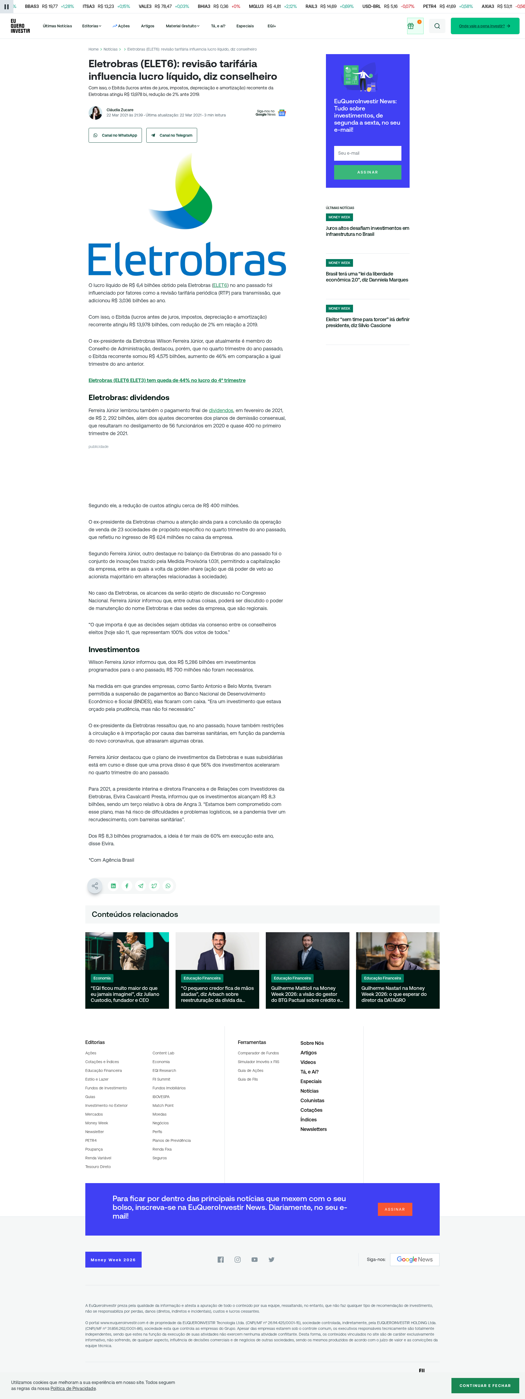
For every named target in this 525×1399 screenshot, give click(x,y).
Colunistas (312, 1100)
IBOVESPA (161, 1097)
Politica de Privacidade (73, 1388)
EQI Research (164, 1070)
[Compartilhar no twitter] (154, 885)
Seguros (160, 1158)
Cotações (311, 1110)
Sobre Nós (312, 1043)
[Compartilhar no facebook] (126, 885)
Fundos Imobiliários (169, 1088)
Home (94, 49)
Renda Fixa (162, 1149)
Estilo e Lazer (97, 1079)
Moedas (160, 1114)
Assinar (367, 172)
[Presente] (416, 26)
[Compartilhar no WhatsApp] (167, 885)
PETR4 (91, 1140)
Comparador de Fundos (258, 1053)
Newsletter (94, 1132)
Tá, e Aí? (310, 1072)
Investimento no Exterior (106, 1105)
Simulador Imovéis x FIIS (258, 1062)
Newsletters (314, 1129)
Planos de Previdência (172, 1140)
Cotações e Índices (102, 1062)
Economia (161, 1062)
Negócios (161, 1123)
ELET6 (220, 285)
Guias (90, 1097)
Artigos (147, 26)
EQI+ (272, 26)
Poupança (94, 1149)
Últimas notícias (340, 208)
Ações (90, 1053)
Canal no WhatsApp (119, 135)
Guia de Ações (250, 1070)
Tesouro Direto (98, 1167)
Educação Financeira (103, 1070)
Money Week (96, 1123)
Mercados (94, 1114)
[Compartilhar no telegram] (140, 885)
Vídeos (308, 1062)
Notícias (111, 49)
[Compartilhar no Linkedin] (113, 885)
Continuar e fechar (485, 1385)
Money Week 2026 (113, 1260)
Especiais (245, 26)
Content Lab (163, 1053)
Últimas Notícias (57, 26)
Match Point (163, 1105)
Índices (309, 1119)
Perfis (157, 1132)
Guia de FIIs (248, 1079)
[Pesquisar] (437, 26)
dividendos (221, 410)
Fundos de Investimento (106, 1088)
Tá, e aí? (218, 26)
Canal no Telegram (176, 135)
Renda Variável (98, 1158)
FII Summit (161, 1079)
